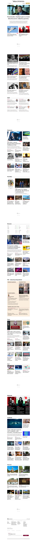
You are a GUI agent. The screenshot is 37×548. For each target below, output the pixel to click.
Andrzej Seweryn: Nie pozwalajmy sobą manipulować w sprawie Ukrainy (11, 427)
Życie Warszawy (25, 544)
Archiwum (18, 542)
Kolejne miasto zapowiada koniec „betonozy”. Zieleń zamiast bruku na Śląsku (12, 493)
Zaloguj (28, 3)
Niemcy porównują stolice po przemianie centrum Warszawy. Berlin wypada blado (23, 493)
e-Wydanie (23, 3)
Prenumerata (19, 541)
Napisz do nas (8, 541)
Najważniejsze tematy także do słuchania (26, 390)
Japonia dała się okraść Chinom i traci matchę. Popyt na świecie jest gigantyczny (10, 516)
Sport (8, 382)
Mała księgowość (25, 542)
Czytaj (10, 188)
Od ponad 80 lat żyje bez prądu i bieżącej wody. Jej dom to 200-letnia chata (12, 505)
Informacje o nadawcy (13, 542)
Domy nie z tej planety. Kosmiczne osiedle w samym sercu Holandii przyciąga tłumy (26, 515)
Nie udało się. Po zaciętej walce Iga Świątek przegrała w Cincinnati (18, 390)
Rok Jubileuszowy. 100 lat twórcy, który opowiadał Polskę (24, 505)
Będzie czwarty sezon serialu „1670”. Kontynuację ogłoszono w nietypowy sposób (18, 516)
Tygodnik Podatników (11, 303)
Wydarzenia (9, 130)
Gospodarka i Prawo (22, 292)
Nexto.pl (24, 541)
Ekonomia (9, 223)
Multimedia (9, 413)
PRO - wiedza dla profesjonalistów (14, 290)
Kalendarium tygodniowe (12, 292)
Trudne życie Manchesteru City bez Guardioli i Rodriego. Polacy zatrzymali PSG (10, 390)
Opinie (8, 97)
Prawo (8, 329)
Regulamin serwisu (13, 541)
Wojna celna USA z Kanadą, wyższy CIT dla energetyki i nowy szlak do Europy (21, 427)
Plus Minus (9, 176)
